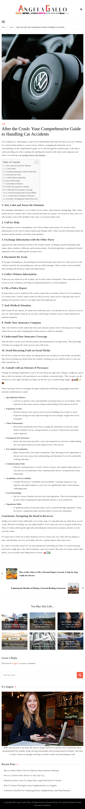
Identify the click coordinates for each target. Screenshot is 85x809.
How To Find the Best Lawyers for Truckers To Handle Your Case (42, 624)
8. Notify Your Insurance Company (17, 187)
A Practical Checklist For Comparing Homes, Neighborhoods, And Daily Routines (37, 790)
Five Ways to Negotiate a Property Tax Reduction (42, 645)
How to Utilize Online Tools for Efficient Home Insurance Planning (31, 770)
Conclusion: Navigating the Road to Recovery (21, 199)
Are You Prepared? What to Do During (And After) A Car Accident (70, 643)
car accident (64, 388)
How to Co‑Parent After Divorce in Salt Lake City (24, 775)
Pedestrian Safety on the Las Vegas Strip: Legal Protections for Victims (32, 780)
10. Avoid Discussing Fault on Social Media (20, 193)
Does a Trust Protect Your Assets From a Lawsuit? (14, 645)
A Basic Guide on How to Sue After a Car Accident (14, 625)
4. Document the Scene (13, 175)
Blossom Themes (76, 802)
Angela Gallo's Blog (23, 802)
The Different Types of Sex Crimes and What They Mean (70, 624)
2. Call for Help (10, 169)
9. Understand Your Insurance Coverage (19, 190)
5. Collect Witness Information (15, 178)
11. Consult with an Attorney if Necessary (20, 196)
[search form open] (81, 9)
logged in (16, 663)
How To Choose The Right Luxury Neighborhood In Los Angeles (30, 785)
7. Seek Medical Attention (14, 184)
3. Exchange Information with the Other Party (21, 172)
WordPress (46, 805)
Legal (3, 124)
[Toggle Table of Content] (35, 162)
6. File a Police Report (12, 181)
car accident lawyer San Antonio (32, 155)
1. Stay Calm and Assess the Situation (18, 166)
